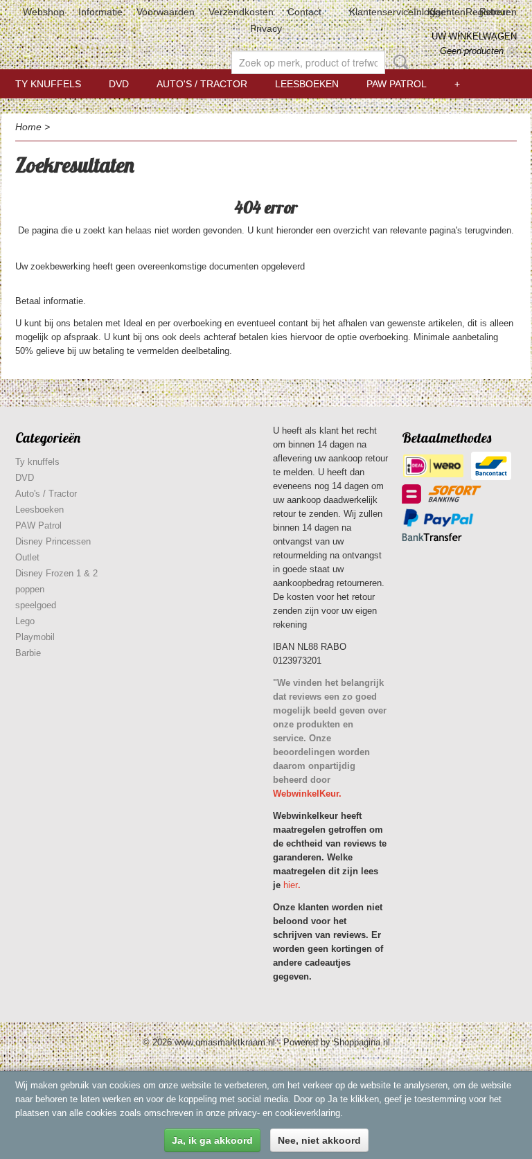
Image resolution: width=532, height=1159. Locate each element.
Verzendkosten (241, 11)
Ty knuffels (48, 83)
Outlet (27, 557)
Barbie (28, 653)
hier (290, 885)
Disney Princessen (53, 541)
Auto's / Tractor (202, 83)
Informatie (100, 11)
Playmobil (35, 637)
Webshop (43, 11)
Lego (25, 621)
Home (28, 126)
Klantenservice (381, 11)
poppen (29, 589)
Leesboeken (307, 83)
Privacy (266, 28)
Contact (304, 11)
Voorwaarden (165, 11)
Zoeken (398, 62)
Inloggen (433, 11)
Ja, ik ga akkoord (212, 1140)
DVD (119, 83)
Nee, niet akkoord (319, 1140)
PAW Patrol (396, 83)
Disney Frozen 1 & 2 (56, 573)
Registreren (491, 11)
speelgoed (35, 605)
